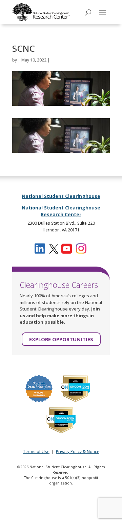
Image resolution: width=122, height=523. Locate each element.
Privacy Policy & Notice (77, 451)
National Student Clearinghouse (61, 196)
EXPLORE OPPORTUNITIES (61, 339)
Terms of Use (36, 451)
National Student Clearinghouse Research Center (61, 211)
